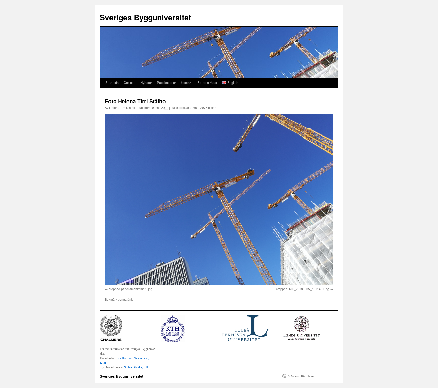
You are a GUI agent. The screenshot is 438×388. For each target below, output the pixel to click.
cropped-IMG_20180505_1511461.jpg (302, 288)
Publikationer (166, 82)
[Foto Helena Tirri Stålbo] (219, 199)
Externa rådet (207, 82)
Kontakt (186, 82)
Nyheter (146, 82)
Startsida (112, 82)
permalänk (125, 299)
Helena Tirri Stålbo (122, 107)
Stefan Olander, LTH (136, 367)
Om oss (129, 82)
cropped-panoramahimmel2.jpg (130, 288)
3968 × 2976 (198, 107)
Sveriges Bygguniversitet (145, 17)
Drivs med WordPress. (301, 376)
